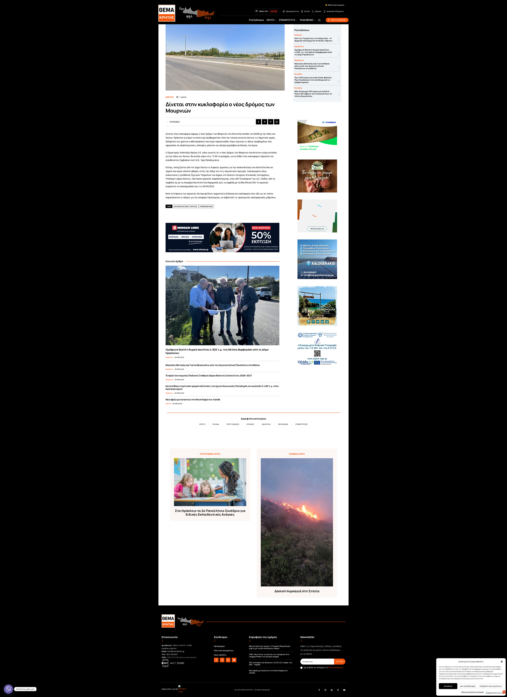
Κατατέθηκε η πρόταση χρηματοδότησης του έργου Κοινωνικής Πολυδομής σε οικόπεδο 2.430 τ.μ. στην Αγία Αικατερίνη (222, 388)
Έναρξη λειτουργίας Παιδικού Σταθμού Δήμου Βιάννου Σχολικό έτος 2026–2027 (209, 375)
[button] (501, 661)
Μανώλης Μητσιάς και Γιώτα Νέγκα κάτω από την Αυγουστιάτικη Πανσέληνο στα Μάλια (213, 365)
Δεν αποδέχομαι (467, 686)
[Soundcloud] (331, 690)
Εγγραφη (339, 661)
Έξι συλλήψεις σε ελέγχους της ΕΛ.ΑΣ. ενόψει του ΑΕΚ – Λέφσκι (270, 663)
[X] (264, 121)
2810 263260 (172, 654)
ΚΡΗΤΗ (170, 97)
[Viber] (8, 689)
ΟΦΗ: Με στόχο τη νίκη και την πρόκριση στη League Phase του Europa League (269, 655)
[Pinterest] (270, 121)
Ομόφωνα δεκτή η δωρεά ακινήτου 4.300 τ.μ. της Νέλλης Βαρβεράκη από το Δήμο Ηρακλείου (217, 351)
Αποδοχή (448, 686)
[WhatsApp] (276, 121)
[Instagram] (222, 660)
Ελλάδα (298, 74)
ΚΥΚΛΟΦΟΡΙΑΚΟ (206, 206)
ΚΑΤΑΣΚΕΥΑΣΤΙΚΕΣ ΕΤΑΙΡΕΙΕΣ (185, 206)
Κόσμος (298, 35)
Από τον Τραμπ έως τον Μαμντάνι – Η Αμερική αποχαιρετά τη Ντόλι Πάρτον (313, 39)
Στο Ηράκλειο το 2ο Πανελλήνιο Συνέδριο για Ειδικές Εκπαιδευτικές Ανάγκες (210, 513)
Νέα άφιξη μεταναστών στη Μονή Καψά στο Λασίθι (193, 399)
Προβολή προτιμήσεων (491, 686)
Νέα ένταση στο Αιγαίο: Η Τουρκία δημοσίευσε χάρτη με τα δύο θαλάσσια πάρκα (269, 647)
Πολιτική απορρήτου (335, 668)
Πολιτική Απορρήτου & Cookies (472, 692)
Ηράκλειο (169, 357)
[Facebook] (258, 121)
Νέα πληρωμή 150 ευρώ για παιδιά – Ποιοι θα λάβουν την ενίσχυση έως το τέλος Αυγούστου (313, 93)
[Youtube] (234, 660)
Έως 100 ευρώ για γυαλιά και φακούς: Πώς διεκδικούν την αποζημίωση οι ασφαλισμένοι (313, 80)
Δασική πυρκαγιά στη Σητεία (296, 591)
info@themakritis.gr (175, 651)
